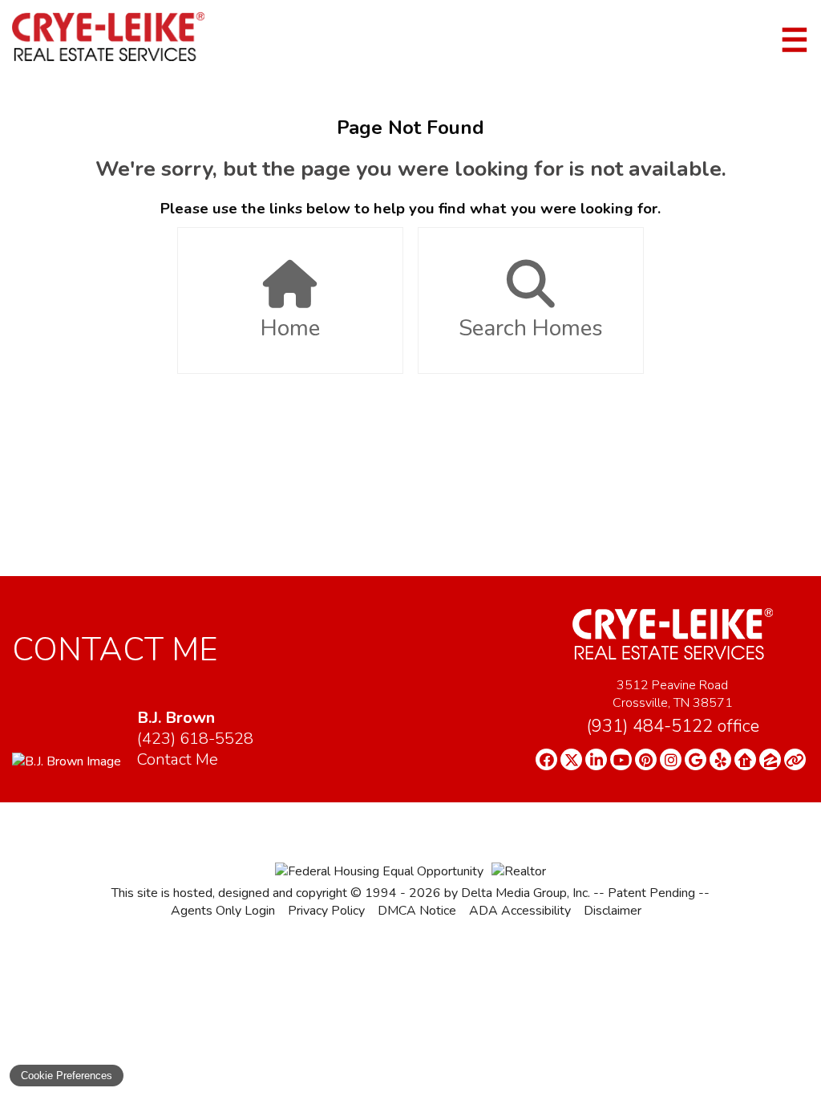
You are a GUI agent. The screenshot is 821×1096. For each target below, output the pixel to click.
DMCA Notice (417, 910)
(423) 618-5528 (195, 739)
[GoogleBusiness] (695, 759)
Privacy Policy (326, 910)
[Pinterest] (646, 759)
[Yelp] (720, 759)
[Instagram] (670, 759)
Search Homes (531, 328)
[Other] (795, 759)
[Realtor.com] (745, 759)
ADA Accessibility (520, 910)
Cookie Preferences (66, 1076)
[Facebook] (546, 759)
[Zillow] (770, 759)
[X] (571, 759)
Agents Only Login (223, 910)
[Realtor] (518, 871)
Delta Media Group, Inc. (525, 893)
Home (290, 328)
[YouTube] (621, 759)
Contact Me (177, 759)
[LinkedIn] (596, 759)
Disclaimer (612, 910)
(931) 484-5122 (672, 726)
